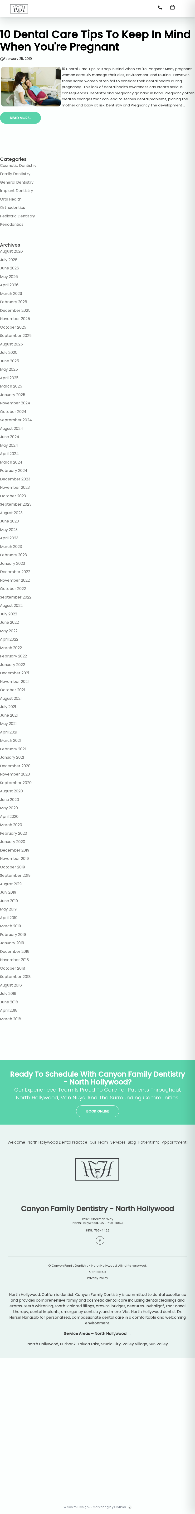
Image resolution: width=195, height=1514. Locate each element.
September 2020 (16, 783)
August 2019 (11, 884)
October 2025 (13, 327)
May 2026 (9, 276)
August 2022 (11, 605)
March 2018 (10, 1019)
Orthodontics (12, 207)
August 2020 (11, 791)
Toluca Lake (88, 1344)
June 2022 (9, 622)
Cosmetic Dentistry (18, 165)
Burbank (68, 1344)
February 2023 (13, 555)
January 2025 (12, 395)
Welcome (16, 1142)
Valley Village (134, 1344)
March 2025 (11, 386)
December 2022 (15, 572)
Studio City (111, 1344)
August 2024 (11, 428)
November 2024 (15, 403)
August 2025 (11, 344)
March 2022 (11, 648)
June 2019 (9, 901)
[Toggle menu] (184, 9)
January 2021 (12, 757)
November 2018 (14, 960)
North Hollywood (42, 1344)
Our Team (99, 1142)
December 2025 (15, 310)
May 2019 (8, 909)
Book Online (97, 1111)
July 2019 (8, 892)
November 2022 (15, 580)
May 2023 (9, 529)
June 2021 (9, 715)
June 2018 (9, 1002)
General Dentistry (17, 182)
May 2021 (8, 723)
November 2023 (15, 487)
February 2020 (13, 833)
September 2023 (15, 504)
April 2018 (9, 1010)
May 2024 (9, 445)
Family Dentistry (15, 174)
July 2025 (8, 352)
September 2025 (16, 335)
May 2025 (9, 369)
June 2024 (9, 437)
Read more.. (20, 117)
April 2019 (8, 917)
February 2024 (13, 470)
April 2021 (8, 732)
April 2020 (9, 816)
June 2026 (9, 268)
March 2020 (11, 825)
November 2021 (14, 681)
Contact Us (97, 1272)
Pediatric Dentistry (17, 216)
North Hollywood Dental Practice (57, 1142)
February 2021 (13, 749)
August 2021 (11, 698)
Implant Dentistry (16, 190)
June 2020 (9, 799)
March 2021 (10, 740)
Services (118, 1142)
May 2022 (9, 631)
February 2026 (13, 302)
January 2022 (12, 664)
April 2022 (9, 639)
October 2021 (12, 690)
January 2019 (12, 943)
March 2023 (11, 546)
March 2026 (11, 293)
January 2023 (12, 563)
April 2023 (9, 538)
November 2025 (15, 318)
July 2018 (8, 993)
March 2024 (11, 462)
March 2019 (10, 926)
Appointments (175, 1142)
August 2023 (11, 513)
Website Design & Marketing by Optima (94, 1507)
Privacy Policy (97, 1278)
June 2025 (9, 361)
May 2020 (9, 808)
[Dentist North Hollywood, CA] (19, 15)
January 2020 (12, 841)
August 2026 (11, 251)
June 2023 (9, 521)
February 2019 (13, 934)
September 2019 (15, 875)
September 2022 (15, 597)
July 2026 (8, 260)
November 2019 (14, 858)
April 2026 (9, 285)
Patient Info (149, 1142)
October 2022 (13, 588)
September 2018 (15, 976)
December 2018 (14, 951)
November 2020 (15, 774)
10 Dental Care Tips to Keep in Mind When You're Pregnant (95, 40)
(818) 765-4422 (97, 1230)
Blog (132, 1142)
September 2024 (16, 420)
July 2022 (8, 614)
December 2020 (15, 766)
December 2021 (14, 673)
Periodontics (11, 224)
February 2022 (13, 656)
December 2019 (14, 850)
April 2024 (9, 453)
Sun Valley (158, 1344)
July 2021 (8, 706)
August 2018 (11, 985)
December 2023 (15, 479)
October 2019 (12, 867)
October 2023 (13, 496)
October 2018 (12, 968)
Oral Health (10, 199)
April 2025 (9, 378)
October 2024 (13, 411)
